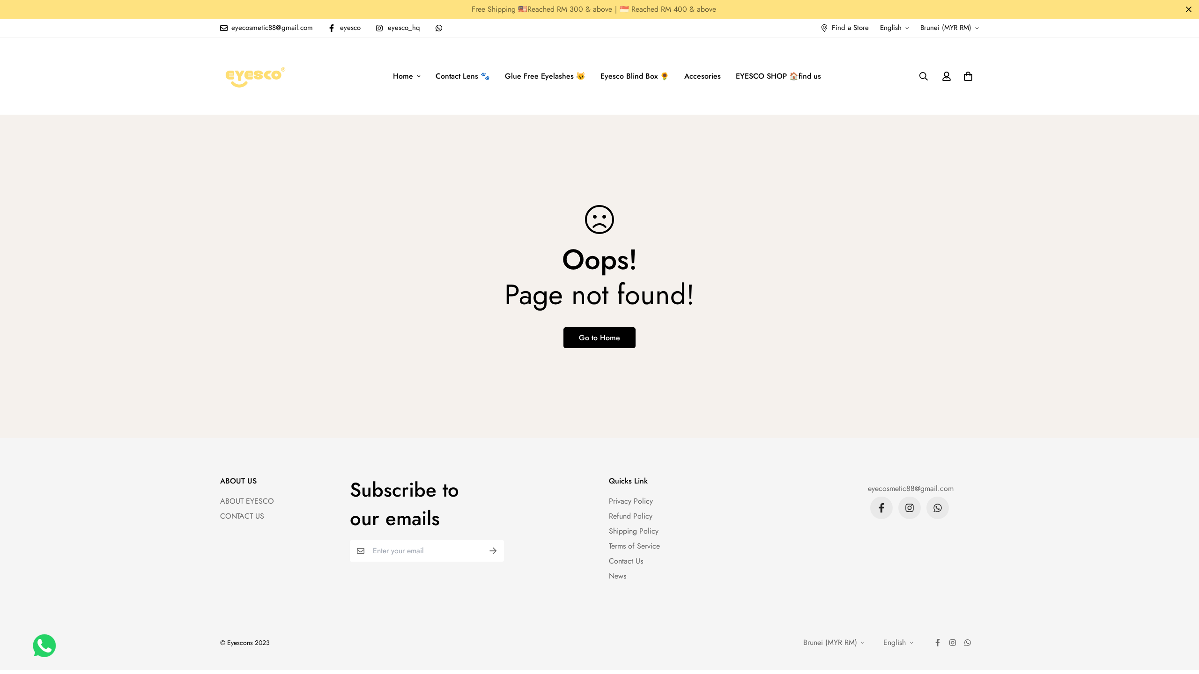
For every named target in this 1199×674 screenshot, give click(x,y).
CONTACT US (242, 516)
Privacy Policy (631, 501)
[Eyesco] (254, 76)
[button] (966, 76)
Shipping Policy (634, 531)
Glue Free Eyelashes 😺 (545, 76)
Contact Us (626, 561)
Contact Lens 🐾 (463, 76)
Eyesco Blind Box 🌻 (634, 76)
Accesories (702, 76)
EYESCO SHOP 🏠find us (778, 76)
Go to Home (599, 337)
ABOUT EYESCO (247, 501)
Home (403, 76)
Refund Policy (630, 516)
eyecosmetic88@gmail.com (911, 488)
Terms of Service (634, 546)
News (617, 576)
